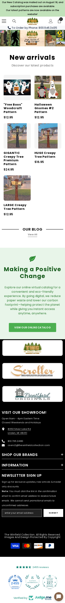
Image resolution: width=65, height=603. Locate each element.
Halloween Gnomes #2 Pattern (44, 108)
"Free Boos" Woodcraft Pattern (13, 108)
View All (32, 234)
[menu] (4, 21)
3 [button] (36, 42)
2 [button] (33, 42)
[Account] (51, 21)
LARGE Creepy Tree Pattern (15, 207)
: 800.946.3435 (47, 28)
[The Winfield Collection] (32, 348)
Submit (53, 512)
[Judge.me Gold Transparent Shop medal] (50, 582)
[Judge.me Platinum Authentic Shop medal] (15, 582)
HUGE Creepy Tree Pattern (45, 155)
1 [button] (29, 42)
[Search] (14, 21)
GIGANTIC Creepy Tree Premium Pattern (14, 158)
